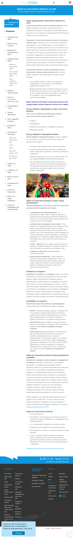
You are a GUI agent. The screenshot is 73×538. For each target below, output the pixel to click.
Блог (49, 479)
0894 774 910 (63, 459)
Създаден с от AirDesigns (53, 528)
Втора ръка (18, 517)
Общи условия (63, 476)
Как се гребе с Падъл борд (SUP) (13, 74)
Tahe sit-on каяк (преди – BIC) (13, 140)
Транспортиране (9, 505)
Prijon (11, 148)
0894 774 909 (47, 459)
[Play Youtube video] (47, 185)
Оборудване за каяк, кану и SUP (19, 496)
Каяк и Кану (7, 473)
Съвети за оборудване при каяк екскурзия (13, 207)
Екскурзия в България (38, 483)
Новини (50, 476)
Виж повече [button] (28, 528)
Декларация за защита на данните (63, 487)
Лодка (6, 481)
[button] (54, 2)
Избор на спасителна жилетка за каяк (12, 99)
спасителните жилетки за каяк (53, 205)
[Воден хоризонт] (28, 2)
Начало (21, 11)
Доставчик (62, 473)
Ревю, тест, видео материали (11, 198)
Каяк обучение (36, 486)
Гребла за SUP (8, 497)
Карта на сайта (63, 492)
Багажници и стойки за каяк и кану (9, 509)
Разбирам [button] (18, 533)
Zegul (11, 145)
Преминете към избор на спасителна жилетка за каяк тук (45, 448)
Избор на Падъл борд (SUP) (13, 66)
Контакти (51, 499)
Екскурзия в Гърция (37, 480)
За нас (50, 473)
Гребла (6, 490)
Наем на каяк (52, 496)
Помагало (27, 11)
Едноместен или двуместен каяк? (12, 52)
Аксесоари (18, 492)
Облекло (17, 478)
